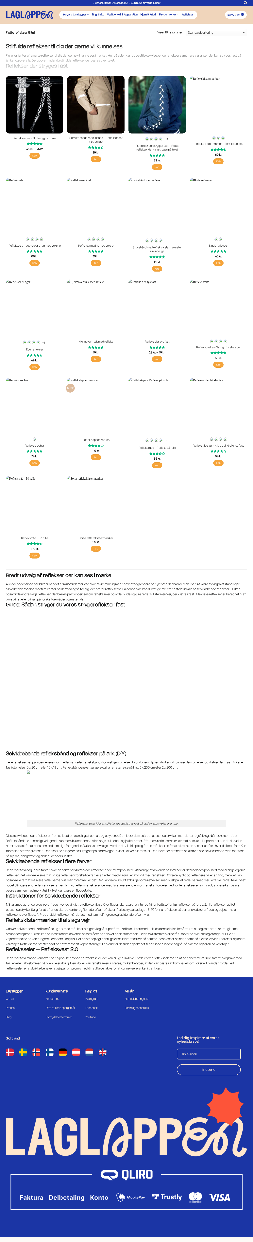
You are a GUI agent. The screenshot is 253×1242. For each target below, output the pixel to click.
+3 (43, 342)
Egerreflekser (34, 349)
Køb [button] (96, 159)
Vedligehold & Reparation (122, 15)
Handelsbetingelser (137, 999)
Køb (34, 155)
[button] (245, 3)
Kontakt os (52, 999)
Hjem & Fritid (148, 15)
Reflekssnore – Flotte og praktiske (34, 138)
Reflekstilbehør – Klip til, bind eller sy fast (218, 445)
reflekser (223, 589)
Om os (10, 999)
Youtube (90, 1017)
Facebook (91, 1008)
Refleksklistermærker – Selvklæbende (218, 144)
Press (9, 1008)
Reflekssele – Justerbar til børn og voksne (34, 245)
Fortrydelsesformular (59, 1017)
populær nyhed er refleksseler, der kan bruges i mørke (96, 958)
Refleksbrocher (34, 445)
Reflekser (187, 15)
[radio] (146, 139)
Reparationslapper (74, 15)
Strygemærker (168, 15)
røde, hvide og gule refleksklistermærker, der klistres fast (154, 594)
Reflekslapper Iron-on (96, 440)
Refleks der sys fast (157, 341)
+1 (166, 240)
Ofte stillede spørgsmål (60, 1008)
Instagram (91, 999)
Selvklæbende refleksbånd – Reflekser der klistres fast (96, 139)
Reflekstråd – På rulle (34, 538)
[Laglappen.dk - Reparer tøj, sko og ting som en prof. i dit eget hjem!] (29, 14)
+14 (166, 139)
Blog (8, 1017)
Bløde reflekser (218, 245)
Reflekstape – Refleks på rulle (157, 448)
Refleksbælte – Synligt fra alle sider (218, 347)
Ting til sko (98, 15)
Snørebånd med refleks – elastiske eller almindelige (157, 249)
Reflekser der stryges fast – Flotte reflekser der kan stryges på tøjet (157, 147)
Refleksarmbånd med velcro (95, 245)
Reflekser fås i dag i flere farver (27, 870)
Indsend (208, 1070)
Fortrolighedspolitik (137, 1008)
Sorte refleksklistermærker (96, 538)
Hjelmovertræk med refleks (96, 341)
